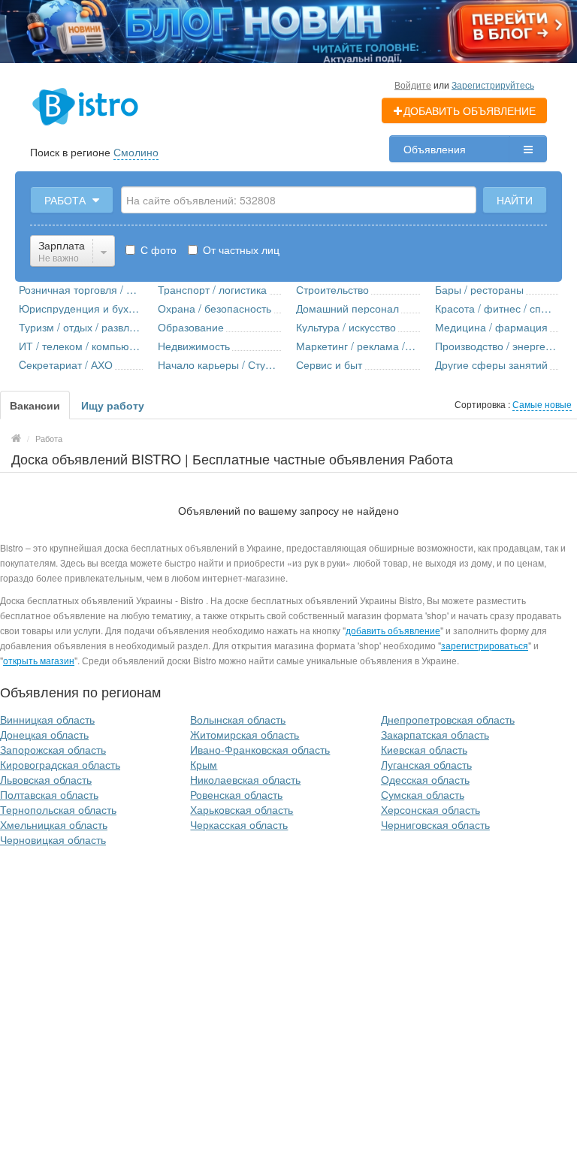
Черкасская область (239, 824)
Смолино (136, 151)
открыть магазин (38, 660)
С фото (157, 249)
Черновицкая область (53, 839)
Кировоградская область (60, 764)
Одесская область (425, 779)
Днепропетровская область (448, 719)
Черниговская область (435, 824)
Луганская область (426, 764)
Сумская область (422, 794)
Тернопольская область (58, 809)
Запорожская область (53, 749)
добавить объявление (393, 630)
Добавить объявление (469, 110)
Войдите (412, 84)
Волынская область (237, 719)
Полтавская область (49, 794)
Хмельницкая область (53, 824)
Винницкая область (47, 719)
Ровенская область (236, 794)
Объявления (434, 148)
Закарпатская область (435, 734)
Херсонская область (430, 809)
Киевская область (424, 749)
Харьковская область (241, 809)
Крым (203, 764)
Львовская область (46, 779)
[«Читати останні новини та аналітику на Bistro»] (288, 30)
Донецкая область (44, 734)
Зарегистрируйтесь (493, 84)
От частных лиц (239, 249)
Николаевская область (245, 779)
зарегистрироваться (484, 645)
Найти (515, 199)
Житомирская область (244, 734)
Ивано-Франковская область (260, 749)
